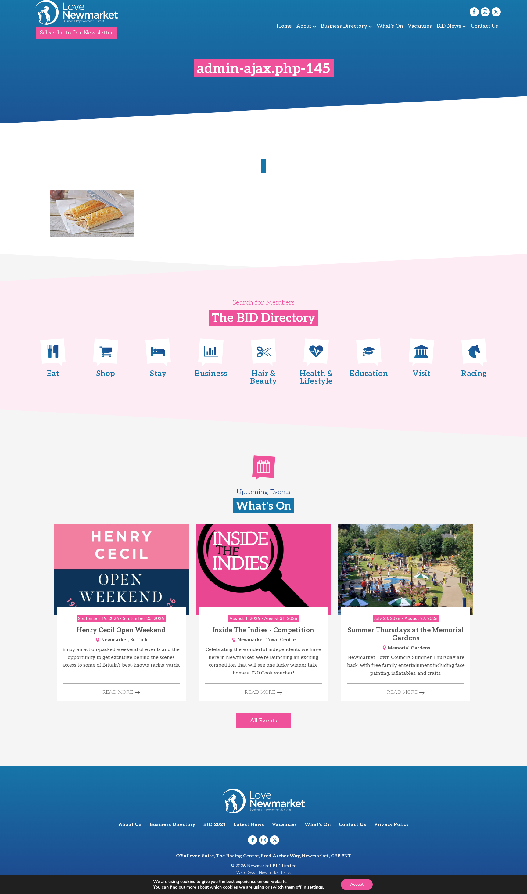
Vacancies (420, 26)
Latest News (249, 825)
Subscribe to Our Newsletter (76, 33)
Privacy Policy (391, 825)
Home (284, 26)
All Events (263, 720)
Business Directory (344, 26)
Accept (357, 884)
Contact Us (484, 26)
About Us (130, 825)
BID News (449, 26)
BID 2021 (214, 825)
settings (315, 887)
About (303, 26)
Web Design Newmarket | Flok (263, 872)
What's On (390, 26)
